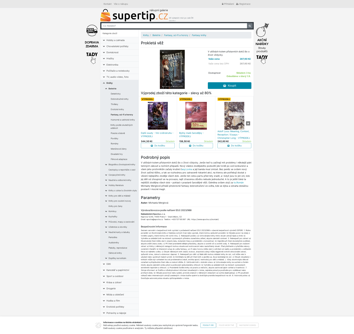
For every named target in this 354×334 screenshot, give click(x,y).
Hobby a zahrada (115, 40)
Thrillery (114, 104)
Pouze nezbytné (226, 325)
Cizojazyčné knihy (117, 175)
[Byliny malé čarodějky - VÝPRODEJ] (196, 116)
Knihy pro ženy (115, 206)
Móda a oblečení (115, 294)
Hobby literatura (116, 185)
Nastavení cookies (247, 325)
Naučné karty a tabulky (119, 232)
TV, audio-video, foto (117, 76)
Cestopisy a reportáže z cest (122, 170)
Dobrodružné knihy (119, 99)
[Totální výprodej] (262, 42)
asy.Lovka (187, 169)
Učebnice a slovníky (118, 227)
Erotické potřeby (115, 306)
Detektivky (116, 94)
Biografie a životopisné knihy (122, 164)
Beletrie (112, 88)
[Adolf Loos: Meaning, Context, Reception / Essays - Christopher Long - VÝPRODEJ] (234, 116)
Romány (114, 143)
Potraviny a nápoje (116, 313)
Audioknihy (114, 242)
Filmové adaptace (119, 159)
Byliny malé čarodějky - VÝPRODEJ (191, 135)
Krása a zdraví (113, 282)
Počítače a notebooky (118, 70)
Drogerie (111, 288)
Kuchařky (113, 216)
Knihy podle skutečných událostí (121, 126)
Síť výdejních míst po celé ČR (181, 19)
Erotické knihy (117, 109)
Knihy (109, 83)
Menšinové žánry (119, 149)
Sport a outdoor (114, 276)
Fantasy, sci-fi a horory (122, 114)
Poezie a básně (118, 133)
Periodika (113, 237)
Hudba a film (113, 300)
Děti (108, 264)
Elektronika (112, 64)
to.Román (239, 182)
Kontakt (108, 3)
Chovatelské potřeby (117, 46)
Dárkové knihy (115, 253)
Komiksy (112, 211)
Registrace (244, 3)
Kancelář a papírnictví (117, 270)
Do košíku (159, 145)
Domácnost (112, 52)
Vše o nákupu (121, 3)
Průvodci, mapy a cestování (121, 222)
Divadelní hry (117, 154)
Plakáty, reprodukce (118, 248)
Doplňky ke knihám (117, 258)
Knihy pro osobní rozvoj (120, 201)
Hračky (110, 58)
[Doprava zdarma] (92, 42)
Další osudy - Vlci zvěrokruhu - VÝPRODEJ (157, 135)
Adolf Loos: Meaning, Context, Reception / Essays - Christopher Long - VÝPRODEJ (234, 134)
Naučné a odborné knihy (120, 180)
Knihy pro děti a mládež (119, 196)
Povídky (114, 138)
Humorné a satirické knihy (123, 120)
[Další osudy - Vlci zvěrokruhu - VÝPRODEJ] (158, 116)
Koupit (231, 85)
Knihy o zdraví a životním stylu (123, 190)
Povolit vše (208, 325)
